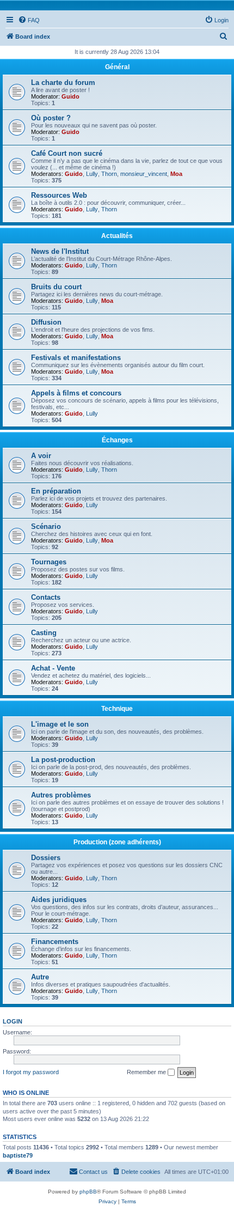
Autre (40, 977)
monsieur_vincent (143, 173)
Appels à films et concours (76, 393)
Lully (92, 173)
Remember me (147, 1072)
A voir (41, 456)
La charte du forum (63, 82)
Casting (44, 633)
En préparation (56, 491)
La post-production (63, 760)
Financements (54, 941)
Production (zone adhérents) (117, 842)
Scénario (46, 526)
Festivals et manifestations (76, 358)
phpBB (88, 1192)
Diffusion (46, 322)
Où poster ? (51, 118)
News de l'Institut (60, 251)
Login (12, 1021)
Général (117, 67)
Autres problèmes (61, 795)
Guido (70, 96)
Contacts (45, 597)
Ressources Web (59, 195)
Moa (176, 173)
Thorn (109, 173)
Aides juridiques (59, 900)
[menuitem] (29, 20)
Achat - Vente (53, 668)
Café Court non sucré (66, 153)
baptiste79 (18, 1155)
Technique (117, 708)
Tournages (48, 562)
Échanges (117, 440)
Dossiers (45, 858)
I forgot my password (31, 1072)
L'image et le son (60, 724)
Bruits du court (56, 287)
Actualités (117, 236)
